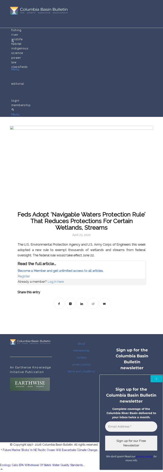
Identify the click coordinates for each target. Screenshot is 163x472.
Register (24, 276)
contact (81, 357)
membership (81, 350)
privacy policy (81, 364)
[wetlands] (81, 166)
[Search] (12, 110)
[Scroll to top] (1, 469)
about (81, 343)
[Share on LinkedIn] (81, 303)
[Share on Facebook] (59, 303)
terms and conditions (81, 371)
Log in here (56, 282)
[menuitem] (82, 30)
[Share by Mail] (104, 303)
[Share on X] (70, 303)
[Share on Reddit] (93, 303)
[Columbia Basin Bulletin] (40, 13)
